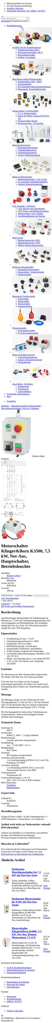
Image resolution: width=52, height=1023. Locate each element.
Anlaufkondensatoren (27, 150)
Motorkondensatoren (21, 145)
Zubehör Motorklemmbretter (30, 184)
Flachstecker (23, 389)
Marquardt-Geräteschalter (23, 296)
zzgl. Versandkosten (10, 598)
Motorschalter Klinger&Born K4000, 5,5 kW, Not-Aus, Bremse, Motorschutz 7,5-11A (27, 933)
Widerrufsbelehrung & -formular (21, 970)
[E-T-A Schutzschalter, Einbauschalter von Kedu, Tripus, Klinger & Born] (32, 108)
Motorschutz (17, 238)
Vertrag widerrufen (15, 1011)
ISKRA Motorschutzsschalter (30, 245)
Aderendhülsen (24, 391)
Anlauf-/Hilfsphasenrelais (29, 155)
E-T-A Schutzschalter (27, 113)
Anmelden (11, 401)
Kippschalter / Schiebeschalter (31, 272)
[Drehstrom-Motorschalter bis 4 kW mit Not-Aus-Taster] (6, 913)
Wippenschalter (24, 274)
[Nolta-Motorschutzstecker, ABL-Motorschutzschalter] (32, 235)
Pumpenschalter (19, 328)
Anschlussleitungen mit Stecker (31, 216)
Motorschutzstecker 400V (29, 240)
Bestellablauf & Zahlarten (18, 982)
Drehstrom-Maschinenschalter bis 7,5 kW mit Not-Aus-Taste (26, 872)
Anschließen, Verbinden (22, 384)
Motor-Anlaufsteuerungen (23, 355)
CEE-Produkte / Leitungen (23, 206)
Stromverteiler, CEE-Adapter (30, 213)
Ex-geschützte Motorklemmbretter (33, 182)
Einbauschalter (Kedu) (27, 121)
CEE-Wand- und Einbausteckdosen (33, 211)
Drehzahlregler (24, 362)
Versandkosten (13, 987)
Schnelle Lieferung (15, 8)
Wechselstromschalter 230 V (30, 52)
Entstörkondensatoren (27, 152)
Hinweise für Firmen (16, 984)
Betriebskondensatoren (28, 147)
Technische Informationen (18, 394)
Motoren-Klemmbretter (22, 177)
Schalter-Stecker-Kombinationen (26, 47)
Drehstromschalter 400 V (29, 50)
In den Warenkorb (41, 596)
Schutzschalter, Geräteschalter (25, 111)
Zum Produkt (46, 886)
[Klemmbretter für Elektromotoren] (32, 174)
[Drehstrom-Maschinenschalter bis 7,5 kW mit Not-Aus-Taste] (6, 883)
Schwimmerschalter (26, 330)
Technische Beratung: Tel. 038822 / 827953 (26, 11)
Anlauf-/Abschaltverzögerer (30, 360)
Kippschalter (23, 299)
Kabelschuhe (23, 386)
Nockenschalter (24, 84)
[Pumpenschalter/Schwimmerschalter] (32, 325)
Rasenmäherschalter (26, 55)
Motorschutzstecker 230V (29, 243)
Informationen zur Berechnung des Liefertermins (22, 854)
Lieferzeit (5, 604)
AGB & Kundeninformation (19, 967)
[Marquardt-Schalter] (32, 294)
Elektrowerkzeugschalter (23, 267)
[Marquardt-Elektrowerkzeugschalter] (32, 264)
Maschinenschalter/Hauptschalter (27, 79)
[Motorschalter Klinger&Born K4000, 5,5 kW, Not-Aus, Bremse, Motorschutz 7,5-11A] (6, 946)
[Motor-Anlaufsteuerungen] (32, 352)
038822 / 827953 (14, 1001)
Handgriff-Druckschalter (28, 269)
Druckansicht (28, 606)
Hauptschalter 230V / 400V (30, 82)
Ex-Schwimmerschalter (28, 333)
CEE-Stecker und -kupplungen (31, 208)
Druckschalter (24, 304)
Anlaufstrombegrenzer (27, 357)
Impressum (11, 996)
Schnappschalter (25, 306)
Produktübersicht (14, 26)
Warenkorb (6, 21)
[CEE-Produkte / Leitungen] (32, 203)
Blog (9, 396)
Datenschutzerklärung (16, 972)
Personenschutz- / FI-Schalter (30, 123)
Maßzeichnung (13, 787)
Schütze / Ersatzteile (26, 57)
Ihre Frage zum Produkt (11, 606)
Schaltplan (11, 785)
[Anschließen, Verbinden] (32, 381)
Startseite (5, 406)
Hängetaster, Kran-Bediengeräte (32, 89)
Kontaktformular (14, 999)
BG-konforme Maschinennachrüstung (34, 86)
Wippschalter (23, 301)
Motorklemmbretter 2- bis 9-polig (32, 179)
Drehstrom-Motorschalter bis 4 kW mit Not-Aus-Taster (26, 901)
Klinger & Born (14, 575)
